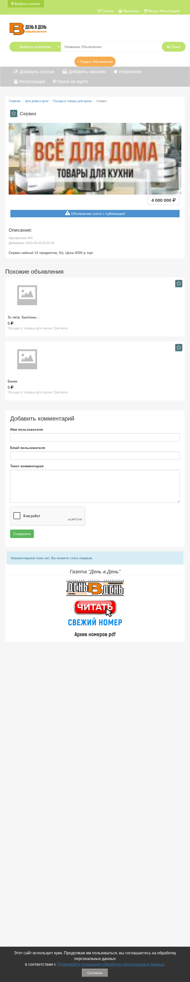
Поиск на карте (71, 81)
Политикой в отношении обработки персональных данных (110, 964)
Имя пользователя (26, 429)
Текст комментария (27, 466)
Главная (15, 101)
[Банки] (95, 359)
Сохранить (22, 534)
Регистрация (31, 81)
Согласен (95, 973)
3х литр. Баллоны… (24, 317)
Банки (12, 381)
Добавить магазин (86, 71)
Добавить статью (36, 71)
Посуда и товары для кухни (72, 101)
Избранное (130, 71)
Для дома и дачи (36, 101)
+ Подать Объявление (95, 62)
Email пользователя (27, 448)
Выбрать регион (26, 4)
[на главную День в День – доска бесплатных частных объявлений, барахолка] (28, 28)
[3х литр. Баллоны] (95, 295)
